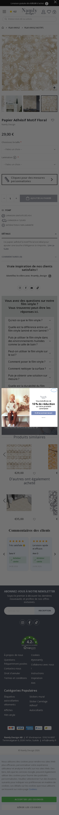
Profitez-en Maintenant (43, 413)
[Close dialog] (54, 390)
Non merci (43, 417)
